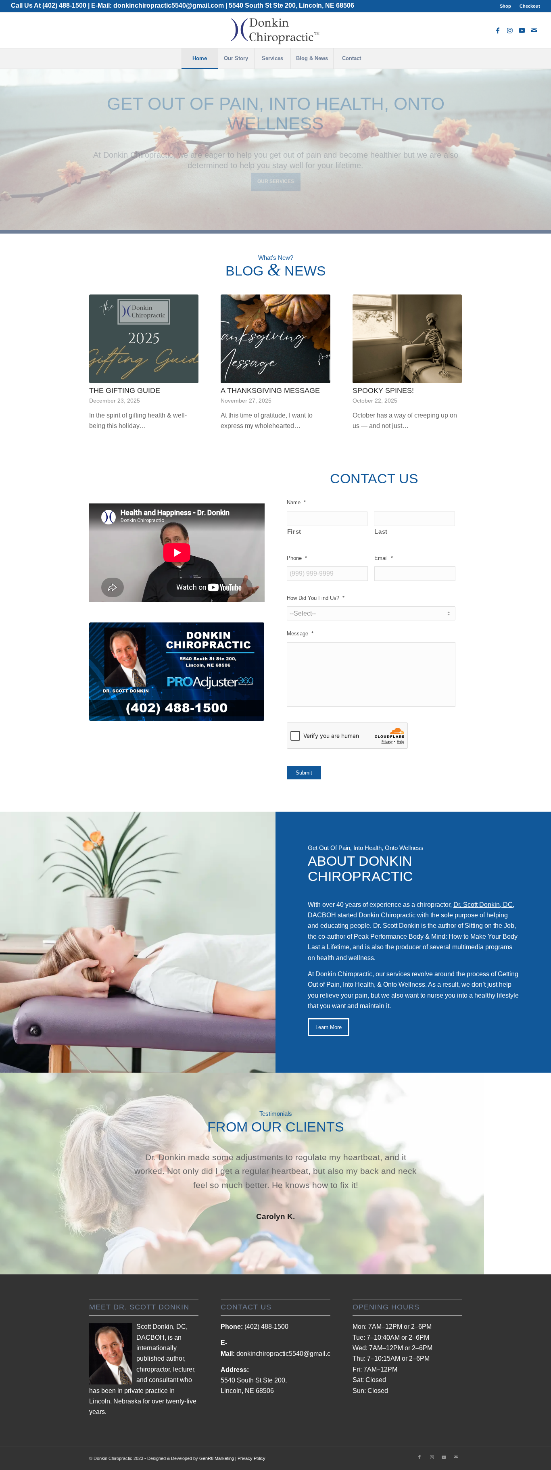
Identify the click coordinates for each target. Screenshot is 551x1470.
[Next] (544, 141)
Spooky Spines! (383, 390)
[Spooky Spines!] (407, 338)
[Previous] (7, 141)
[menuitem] (506, 6)
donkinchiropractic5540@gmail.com (168, 5)
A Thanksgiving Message (270, 390)
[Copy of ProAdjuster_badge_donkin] (177, 671)
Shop (505, 6)
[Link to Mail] (534, 30)
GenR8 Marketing (216, 1458)
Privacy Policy (251, 1458)
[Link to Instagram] (510, 30)
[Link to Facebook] (498, 30)
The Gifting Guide (124, 390)
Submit (304, 773)
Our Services (275, 188)
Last (381, 531)
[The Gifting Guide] (143, 338)
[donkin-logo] (275, 30)
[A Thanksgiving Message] (275, 338)
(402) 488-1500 (64, 5)
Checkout (530, 6)
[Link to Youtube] (522, 30)
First (294, 531)
